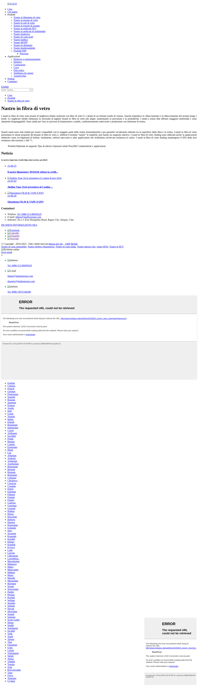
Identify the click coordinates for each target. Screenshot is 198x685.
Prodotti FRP (20, 51)
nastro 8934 (102, 246)
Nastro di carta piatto (66, 246)
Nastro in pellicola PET (25, 28)
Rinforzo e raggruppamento (27, 59)
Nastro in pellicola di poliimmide (29, 31)
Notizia (11, 78)
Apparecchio (20, 76)
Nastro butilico (21, 39)
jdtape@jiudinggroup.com (28, 217)
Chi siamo (12, 12)
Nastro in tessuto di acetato (27, 25)
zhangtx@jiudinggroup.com (21, 281)
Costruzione (19, 64)
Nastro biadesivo (22, 34)
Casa (9, 9)
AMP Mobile (71, 244)
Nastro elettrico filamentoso (41, 246)
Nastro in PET (116, 246)
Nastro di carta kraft (23, 37)
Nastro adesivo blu (86, 246)
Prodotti (11, 98)
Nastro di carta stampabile (13, 246)
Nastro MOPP (21, 42)
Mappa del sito (56, 244)
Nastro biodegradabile (24, 48)
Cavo (16, 67)
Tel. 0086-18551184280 (19, 292)
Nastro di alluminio (23, 45)
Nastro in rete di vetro (24, 23)
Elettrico (18, 62)
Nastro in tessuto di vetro (26, 20)
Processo (24, 53)
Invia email (6, 252)
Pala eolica (19, 70)
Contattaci (12, 81)
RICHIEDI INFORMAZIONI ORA (19, 225)
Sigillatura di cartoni (23, 73)
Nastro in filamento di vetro (27, 17)
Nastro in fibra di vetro (18, 100)
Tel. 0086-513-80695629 (29, 214)
